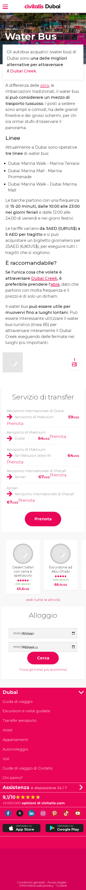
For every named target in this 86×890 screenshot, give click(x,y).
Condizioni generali (31, 882)
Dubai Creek (23, 70)
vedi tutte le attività (43, 600)
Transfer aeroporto (20, 720)
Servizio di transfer (43, 397)
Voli (6, 759)
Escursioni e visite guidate (26, 711)
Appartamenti (15, 739)
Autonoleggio (15, 749)
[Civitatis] (43, 865)
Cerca (43, 657)
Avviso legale (56, 882)
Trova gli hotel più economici (43, 670)
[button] (5, 6)
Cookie (61, 885)
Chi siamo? (13, 777)
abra (44, 85)
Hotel (7, 730)
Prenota (15, 423)
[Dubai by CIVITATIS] (35, 7)
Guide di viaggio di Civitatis (27, 768)
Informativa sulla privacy (36, 885)
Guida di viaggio (18, 701)
